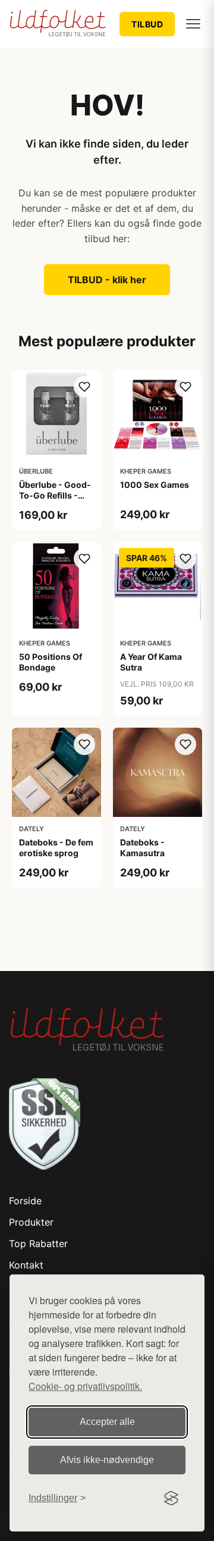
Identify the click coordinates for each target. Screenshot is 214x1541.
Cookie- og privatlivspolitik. (85, 1386)
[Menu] (193, 24)
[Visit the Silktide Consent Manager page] (171, 1498)
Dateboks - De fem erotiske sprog (56, 847)
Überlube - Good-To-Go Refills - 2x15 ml (55, 495)
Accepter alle (107, 1422)
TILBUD (147, 24)
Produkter (31, 1222)
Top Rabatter (38, 1243)
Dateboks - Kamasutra (142, 847)
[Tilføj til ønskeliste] (84, 386)
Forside (25, 1201)
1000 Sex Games (154, 485)
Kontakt (26, 1265)
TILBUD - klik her (107, 280)
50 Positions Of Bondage (50, 662)
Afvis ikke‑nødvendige (107, 1460)
